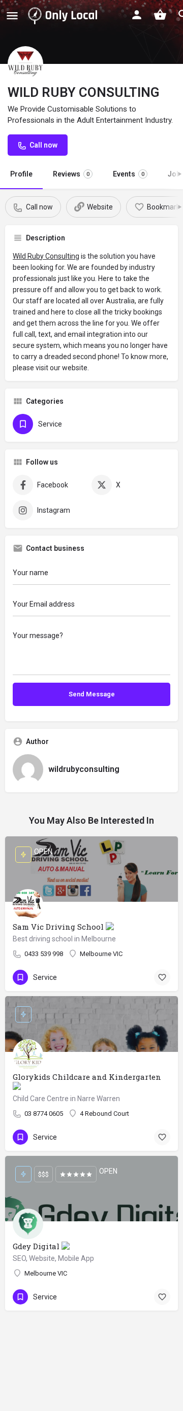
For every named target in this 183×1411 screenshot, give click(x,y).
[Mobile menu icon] (12, 15)
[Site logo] (64, 15)
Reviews (71, 174)
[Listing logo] (25, 64)
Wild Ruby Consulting (46, 256)
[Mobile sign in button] (136, 14)
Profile (21, 174)
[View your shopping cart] (160, 14)
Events (128, 174)
